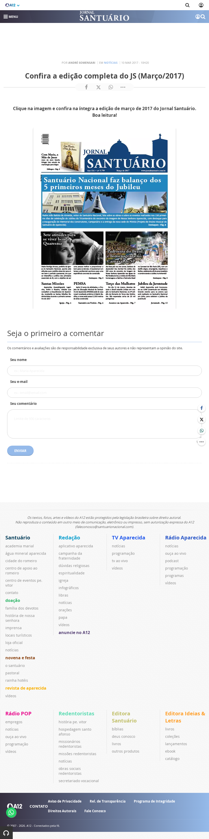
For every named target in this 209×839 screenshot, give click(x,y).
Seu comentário (23, 403)
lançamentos (176, 743)
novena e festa (20, 658)
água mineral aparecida (25, 553)
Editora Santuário (124, 717)
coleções (172, 736)
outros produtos (125, 751)
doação (12, 600)
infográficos (69, 587)
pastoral (12, 672)
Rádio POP (18, 713)
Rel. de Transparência (108, 801)
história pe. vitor (73, 721)
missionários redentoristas (70, 744)
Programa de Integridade (154, 801)
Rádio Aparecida (185, 537)
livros (116, 743)
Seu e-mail (19, 381)
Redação (69, 537)
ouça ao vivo (175, 553)
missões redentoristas (77, 753)
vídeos (10, 695)
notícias (12, 650)
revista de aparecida (25, 688)
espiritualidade (72, 573)
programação (123, 553)
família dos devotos (21, 608)
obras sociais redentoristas (70, 771)
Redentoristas (76, 713)
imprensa (13, 627)
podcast (172, 560)
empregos (13, 721)
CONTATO (39, 806)
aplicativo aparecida (76, 546)
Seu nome (18, 359)
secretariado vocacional (79, 780)
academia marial (19, 546)
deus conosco (123, 736)
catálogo (172, 758)
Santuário (17, 537)
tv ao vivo (120, 560)
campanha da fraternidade (70, 556)
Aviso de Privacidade (65, 801)
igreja (63, 580)
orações (65, 610)
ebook (170, 751)
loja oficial (14, 642)
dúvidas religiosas (74, 565)
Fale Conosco (95, 811)
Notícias (110, 62)
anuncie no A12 (74, 632)
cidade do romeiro (21, 560)
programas (174, 575)
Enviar (20, 450)
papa (63, 617)
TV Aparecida (128, 537)
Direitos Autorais (62, 811)
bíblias (117, 729)
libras (63, 595)
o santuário (15, 665)
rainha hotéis (16, 680)
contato (11, 592)
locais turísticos (18, 635)
